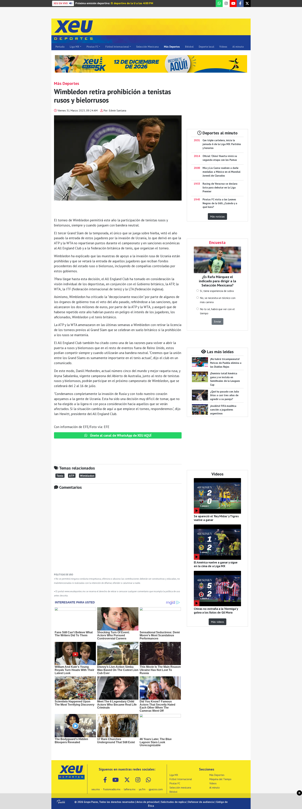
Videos (223, 46)
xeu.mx (95, 789)
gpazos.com (156, 789)
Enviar (217, 321)
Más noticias (217, 216)
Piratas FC (92, 46)
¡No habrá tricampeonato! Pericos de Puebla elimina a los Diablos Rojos (225, 362)
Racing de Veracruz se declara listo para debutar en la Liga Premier (220, 187)
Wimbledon (87, 475)
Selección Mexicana (147, 46)
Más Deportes (172, 46)
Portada (59, 46)
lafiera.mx (129, 789)
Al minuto (238, 46)
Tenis (59, 475)
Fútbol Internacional (117, 46)
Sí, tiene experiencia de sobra (217, 291)
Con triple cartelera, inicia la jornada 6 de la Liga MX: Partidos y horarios (222, 144)
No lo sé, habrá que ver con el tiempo (217, 311)
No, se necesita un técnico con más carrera (217, 300)
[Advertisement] (118, 534)
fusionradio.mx (111, 789)
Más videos (217, 622)
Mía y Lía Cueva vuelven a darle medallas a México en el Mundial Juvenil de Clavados (221, 171)
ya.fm (142, 789)
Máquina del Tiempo (220, 779)
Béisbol (189, 46)
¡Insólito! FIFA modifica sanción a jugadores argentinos (223, 409)
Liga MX (74, 46)
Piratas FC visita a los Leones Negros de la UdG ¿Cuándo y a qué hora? (220, 203)
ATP (71, 475)
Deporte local (206, 46)
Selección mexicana (180, 787)
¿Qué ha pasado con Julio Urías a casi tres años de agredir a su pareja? (224, 395)
